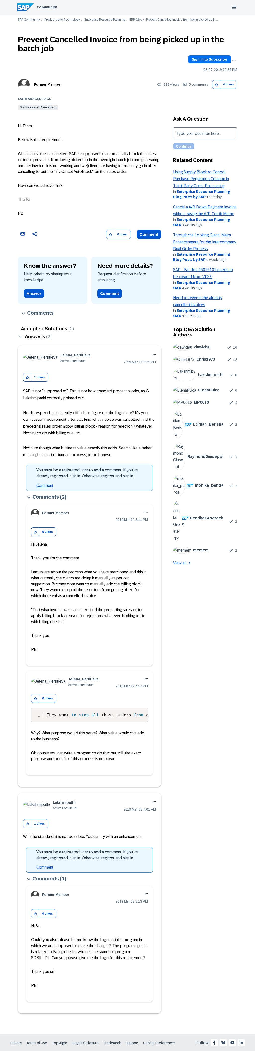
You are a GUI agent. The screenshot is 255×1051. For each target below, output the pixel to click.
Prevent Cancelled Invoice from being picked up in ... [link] (182, 19)
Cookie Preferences (159, 1043)
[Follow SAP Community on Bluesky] (223, 1043)
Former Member (48, 84)
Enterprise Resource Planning (104, 19)
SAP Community (29, 19)
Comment (149, 234)
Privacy (16, 1043)
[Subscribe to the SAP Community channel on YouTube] (232, 1043)
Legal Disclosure (85, 1043)
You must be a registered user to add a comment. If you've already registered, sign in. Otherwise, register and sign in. (87, 473)
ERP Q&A (135, 19)
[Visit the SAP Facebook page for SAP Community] (214, 1043)
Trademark (112, 1043)
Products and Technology (62, 19)
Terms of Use (36, 1043)
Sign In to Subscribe (209, 59)
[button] (216, 84)
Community (47, 7)
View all (180, 563)
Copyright (59, 1043)
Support (132, 1043)
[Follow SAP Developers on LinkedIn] (241, 1043)
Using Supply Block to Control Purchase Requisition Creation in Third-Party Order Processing (201, 179)
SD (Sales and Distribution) (38, 107)
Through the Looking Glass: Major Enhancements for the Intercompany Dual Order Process (204, 242)
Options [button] (234, 60)
